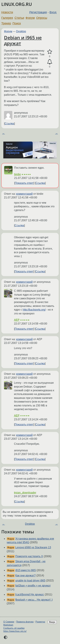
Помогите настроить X (29, 556)
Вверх (52, 622)
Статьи (19, 18)
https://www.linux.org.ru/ (14, 631)
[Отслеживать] (49, 62)
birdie (17, 174)
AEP (17, 319)
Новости (7, 12)
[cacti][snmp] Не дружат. (29, 594)
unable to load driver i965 (30, 580)
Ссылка (9, 123)
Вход (53, 12)
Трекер (6, 23)
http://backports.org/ (34, 309)
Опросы (41, 18)
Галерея (7, 18)
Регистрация (38, 12)
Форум (30, 18)
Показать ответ (24, 183)
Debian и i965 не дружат (23, 40)
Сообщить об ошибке (13, 628)
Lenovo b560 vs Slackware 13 (33, 547)
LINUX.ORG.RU (16, 4)
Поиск (16, 23)
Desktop (21, 31)
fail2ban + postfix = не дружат (33, 585)
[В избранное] (49, 52)
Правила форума (25, 621)
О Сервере (8, 621)
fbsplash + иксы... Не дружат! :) (34, 599)
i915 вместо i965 (25, 570)
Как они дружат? (25, 575)
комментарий (24, 193)
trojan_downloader (25, 492)
